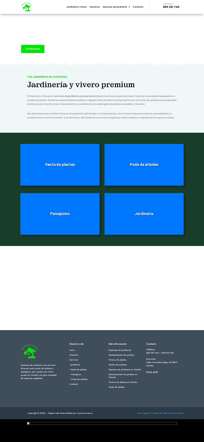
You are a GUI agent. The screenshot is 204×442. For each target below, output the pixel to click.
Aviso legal (142, 413)
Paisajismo (76, 374)
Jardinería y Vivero (76, 7)
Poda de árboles (79, 379)
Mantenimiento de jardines (121, 354)
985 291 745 (152, 352)
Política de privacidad (172, 413)
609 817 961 (168, 352)
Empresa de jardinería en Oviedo (125, 369)
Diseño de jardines (118, 364)
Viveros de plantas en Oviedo (123, 382)
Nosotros (95, 7)
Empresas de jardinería (120, 350)
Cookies (155, 413)
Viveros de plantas (117, 359)
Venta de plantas (79, 369)
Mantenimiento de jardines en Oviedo (123, 376)
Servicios (74, 359)
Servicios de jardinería (115, 7)
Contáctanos (32, 48)
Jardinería (75, 364)
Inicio (72, 350)
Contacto (138, 7)
